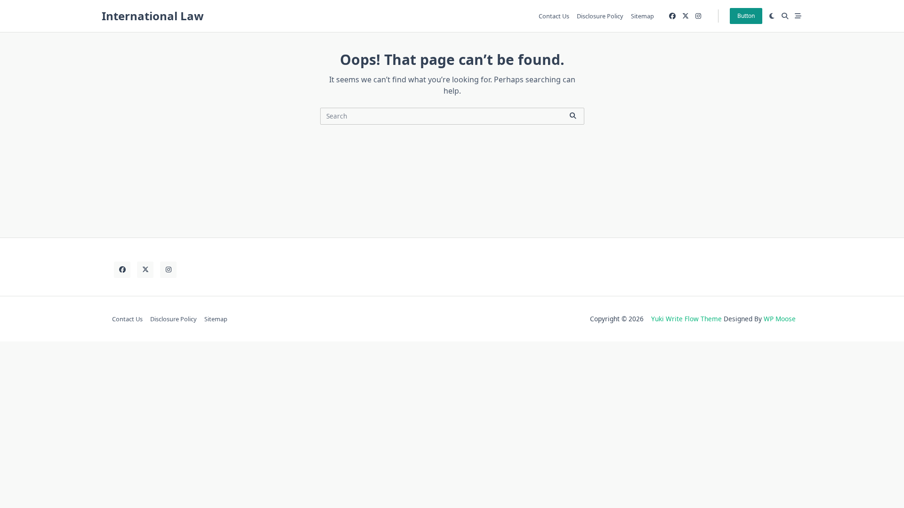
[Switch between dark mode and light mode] (772, 16)
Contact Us (554, 16)
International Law (153, 16)
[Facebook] (672, 16)
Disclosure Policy (600, 16)
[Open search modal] (785, 16)
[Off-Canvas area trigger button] (798, 16)
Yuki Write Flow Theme (686, 318)
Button (746, 16)
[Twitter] (685, 16)
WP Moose (780, 318)
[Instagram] (698, 16)
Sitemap (642, 16)
